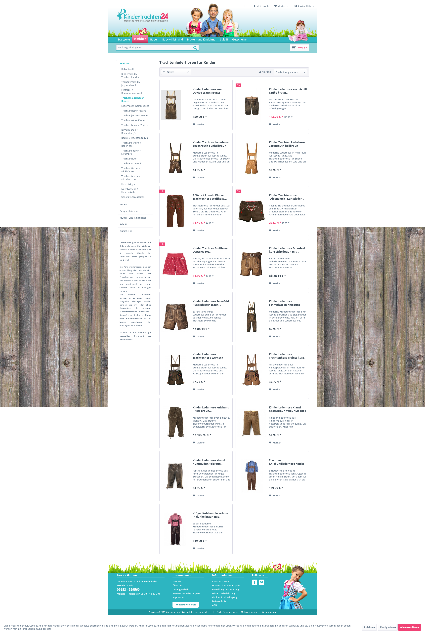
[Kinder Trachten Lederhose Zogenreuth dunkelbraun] (175, 158)
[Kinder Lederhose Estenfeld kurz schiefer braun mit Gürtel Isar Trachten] (175, 317)
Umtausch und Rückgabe (226, 585)
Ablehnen (369, 627)
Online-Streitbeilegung (225, 597)
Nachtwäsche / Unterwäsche (129, 190)
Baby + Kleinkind (129, 211)
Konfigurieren (388, 627)
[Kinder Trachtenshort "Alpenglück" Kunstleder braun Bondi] (251, 211)
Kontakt (176, 581)
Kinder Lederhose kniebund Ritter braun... (211, 409)
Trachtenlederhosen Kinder (132, 99)
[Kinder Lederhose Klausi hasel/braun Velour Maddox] (251, 423)
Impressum (178, 597)
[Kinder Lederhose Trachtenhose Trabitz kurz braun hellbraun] (251, 370)
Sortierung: (265, 71)
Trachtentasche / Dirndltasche (130, 178)
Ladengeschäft (180, 589)
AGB (214, 605)
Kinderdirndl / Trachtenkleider (130, 75)
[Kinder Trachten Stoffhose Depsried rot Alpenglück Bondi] (175, 263)
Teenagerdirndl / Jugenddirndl (130, 83)
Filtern (170, 72)
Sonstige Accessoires (132, 196)
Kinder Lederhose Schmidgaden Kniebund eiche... (284, 303)
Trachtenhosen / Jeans (133, 110)
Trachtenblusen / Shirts (134, 125)
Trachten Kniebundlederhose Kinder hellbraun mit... (286, 462)
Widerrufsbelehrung (223, 593)
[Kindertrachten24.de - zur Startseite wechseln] (143, 18)
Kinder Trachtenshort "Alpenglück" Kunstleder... (286, 197)
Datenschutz (219, 601)
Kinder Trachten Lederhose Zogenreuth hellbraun (287, 144)
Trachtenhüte (128, 158)
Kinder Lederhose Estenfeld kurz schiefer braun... (211, 303)
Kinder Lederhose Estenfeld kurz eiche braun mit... (287, 250)
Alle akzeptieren (409, 627)
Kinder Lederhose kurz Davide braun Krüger (207, 91)
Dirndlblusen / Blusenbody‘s (129, 131)
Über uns (177, 585)
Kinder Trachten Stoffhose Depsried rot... (210, 250)
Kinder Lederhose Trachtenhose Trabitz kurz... (287, 356)
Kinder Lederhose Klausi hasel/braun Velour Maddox (287, 409)
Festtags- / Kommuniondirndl (131, 91)
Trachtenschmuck (131, 163)
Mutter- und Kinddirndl (133, 217)
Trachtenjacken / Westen (135, 115)
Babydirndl (127, 69)
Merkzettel (284, 6)
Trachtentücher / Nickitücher (130, 170)
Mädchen (125, 63)
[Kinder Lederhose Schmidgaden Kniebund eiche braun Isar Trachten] (251, 317)
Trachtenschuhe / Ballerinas (131, 144)
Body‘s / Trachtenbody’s (134, 137)
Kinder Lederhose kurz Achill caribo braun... (288, 91)
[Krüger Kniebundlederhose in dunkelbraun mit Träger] (175, 529)
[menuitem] (261, 6)
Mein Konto (262, 6)
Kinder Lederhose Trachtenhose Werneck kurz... (208, 356)
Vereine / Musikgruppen (186, 593)
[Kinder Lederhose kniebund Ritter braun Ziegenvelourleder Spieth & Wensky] (175, 423)
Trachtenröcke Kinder (133, 120)
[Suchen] (195, 47)
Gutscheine (126, 231)
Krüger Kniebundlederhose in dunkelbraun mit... (210, 515)
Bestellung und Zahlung (225, 589)
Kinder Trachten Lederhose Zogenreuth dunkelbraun (210, 144)
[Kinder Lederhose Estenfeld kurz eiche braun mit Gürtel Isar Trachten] (251, 263)
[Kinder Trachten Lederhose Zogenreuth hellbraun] (251, 158)
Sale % (123, 224)
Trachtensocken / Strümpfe (131, 152)
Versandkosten (220, 581)
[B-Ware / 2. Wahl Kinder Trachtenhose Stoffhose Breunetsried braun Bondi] (175, 211)
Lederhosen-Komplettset (135, 105)
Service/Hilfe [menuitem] (304, 6)
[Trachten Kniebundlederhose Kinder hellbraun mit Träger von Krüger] (251, 476)
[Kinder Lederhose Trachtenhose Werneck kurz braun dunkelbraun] (175, 370)
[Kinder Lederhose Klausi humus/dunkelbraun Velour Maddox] (175, 476)
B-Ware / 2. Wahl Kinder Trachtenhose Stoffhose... (210, 197)
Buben (123, 204)
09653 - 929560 (128, 589)
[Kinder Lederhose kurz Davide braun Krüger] (175, 104)
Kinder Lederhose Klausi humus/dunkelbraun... (209, 462)
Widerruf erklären (186, 604)
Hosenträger (128, 184)
